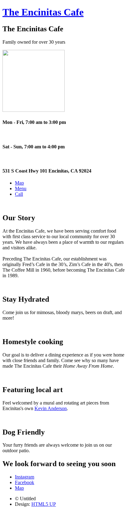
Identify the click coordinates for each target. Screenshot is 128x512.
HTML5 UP (43, 504)
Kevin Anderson (50, 408)
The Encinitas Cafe (43, 12)
